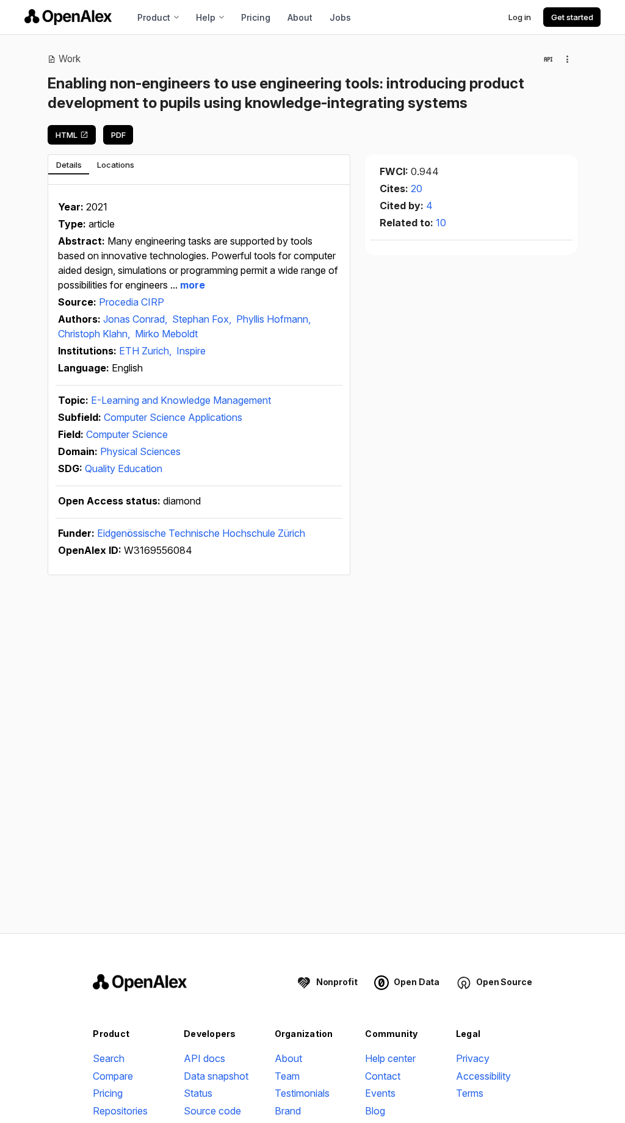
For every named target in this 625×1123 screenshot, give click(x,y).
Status (198, 1093)
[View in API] (548, 59)
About (299, 17)
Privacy (473, 1058)
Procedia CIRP (131, 302)
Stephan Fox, (203, 319)
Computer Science (127, 434)
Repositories (120, 1111)
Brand (288, 1111)
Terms (469, 1093)
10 (441, 223)
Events (380, 1093)
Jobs (340, 17)
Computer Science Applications (173, 417)
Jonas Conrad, (136, 319)
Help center (390, 1058)
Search (109, 1058)
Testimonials (302, 1093)
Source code (212, 1111)
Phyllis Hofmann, (273, 319)
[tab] (68, 164)
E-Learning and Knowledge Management (181, 400)
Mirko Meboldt (166, 334)
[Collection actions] (567, 59)
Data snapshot (216, 1076)
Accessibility (483, 1076)
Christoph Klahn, (95, 334)
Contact (382, 1076)
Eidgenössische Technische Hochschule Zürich (201, 533)
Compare (113, 1076)
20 (416, 188)
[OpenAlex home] (68, 17)
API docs (204, 1058)
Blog (375, 1111)
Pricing (255, 17)
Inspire (191, 351)
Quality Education (123, 468)
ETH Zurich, (146, 351)
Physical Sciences (140, 451)
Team (287, 1076)
